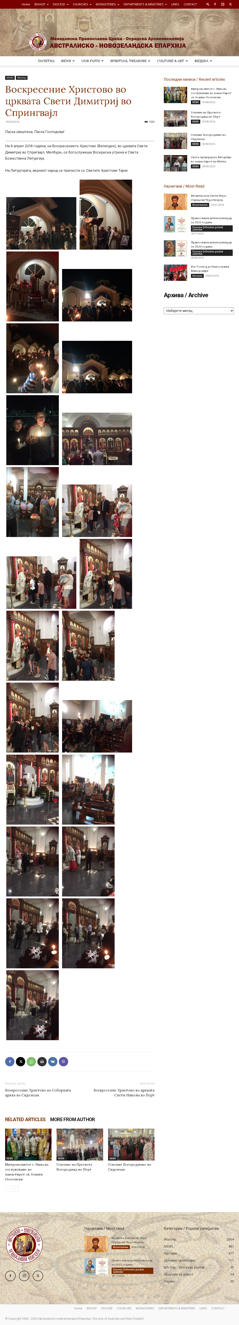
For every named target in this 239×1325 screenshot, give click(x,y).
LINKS (175, 4)
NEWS (66, 61)
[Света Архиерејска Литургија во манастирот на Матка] (175, 163)
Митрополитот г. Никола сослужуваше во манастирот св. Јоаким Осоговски (211, 93)
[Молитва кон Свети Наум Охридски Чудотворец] (175, 202)
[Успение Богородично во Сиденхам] (131, 1145)
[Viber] (63, 1061)
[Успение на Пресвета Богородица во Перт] (79, 1145)
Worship (21, 77)
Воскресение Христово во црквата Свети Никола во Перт (124, 1092)
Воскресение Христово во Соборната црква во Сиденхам (38, 1092)
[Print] (42, 1061)
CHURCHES (80, 4)
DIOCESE (59, 4)
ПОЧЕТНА (46, 61)
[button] (207, 4)
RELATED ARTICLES (25, 1119)
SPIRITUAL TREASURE (128, 61)
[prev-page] (8, 1189)
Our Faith (90, 61)
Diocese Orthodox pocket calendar (207, 228)
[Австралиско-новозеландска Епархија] (119, 32)
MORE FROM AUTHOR (72, 1119)
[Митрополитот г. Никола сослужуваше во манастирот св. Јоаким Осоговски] (28, 1145)
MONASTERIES (106, 4)
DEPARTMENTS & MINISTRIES (144, 4)
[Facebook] (214, 4)
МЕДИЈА (201, 61)
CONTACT (190, 4)
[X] (230, 4)
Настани (197, 275)
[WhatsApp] (31, 1061)
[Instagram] (222, 4)
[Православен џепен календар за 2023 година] (175, 224)
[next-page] (15, 1189)
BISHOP (40, 4)
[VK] (52, 1061)
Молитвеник (200, 204)
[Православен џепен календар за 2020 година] (175, 248)
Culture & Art (170, 61)
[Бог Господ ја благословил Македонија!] (175, 273)
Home (26, 4)
